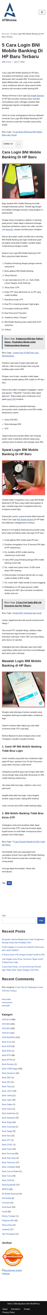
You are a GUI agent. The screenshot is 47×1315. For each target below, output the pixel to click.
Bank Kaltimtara (9, 1113)
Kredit (4, 1211)
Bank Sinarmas (8, 1162)
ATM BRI (6, 1028)
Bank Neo (6, 1135)
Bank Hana (6, 1086)
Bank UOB (6, 1180)
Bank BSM (6, 1051)
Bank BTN (6, 1055)
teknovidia (6, 999)
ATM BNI (6, 1024)
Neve (9, 1304)
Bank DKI (6, 1082)
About (4, 1309)
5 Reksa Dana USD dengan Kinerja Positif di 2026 (23, 954)
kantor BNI (11, 399)
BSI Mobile (6, 1198)
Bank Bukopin (8, 1064)
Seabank (6, 1229)
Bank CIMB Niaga (9, 1069)
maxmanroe (7, 1002)
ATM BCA (6, 1019)
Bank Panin (7, 1149)
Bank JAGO (7, 1091)
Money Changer (9, 1216)
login (28, 725)
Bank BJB (6, 1046)
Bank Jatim (7, 1100)
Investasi (6, 1202)
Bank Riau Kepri (9, 1158)
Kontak (27, 1309)
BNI (9, 883)
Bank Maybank (8, 1118)
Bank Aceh (6, 1042)
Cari (3, 915)
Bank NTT (6, 1140)
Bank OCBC (7, 1144)
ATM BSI (6, 1033)
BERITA (5, 1189)
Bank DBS (6, 1077)
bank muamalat (8, 1127)
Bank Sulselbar (8, 1167)
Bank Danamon (8, 1073)
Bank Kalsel (7, 1109)
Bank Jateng (7, 1095)
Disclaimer (15, 1309)
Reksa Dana (7, 1225)
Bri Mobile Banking (10, 1194)
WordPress (35, 1304)
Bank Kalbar (7, 1104)
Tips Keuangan (8, 1234)
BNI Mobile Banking (35, 95)
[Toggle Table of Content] (17, 144)
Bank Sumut (7, 1176)
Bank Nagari (7, 1131)
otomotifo (6, 1005)
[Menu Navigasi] (42, 12)
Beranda (5, 34)
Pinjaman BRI (8, 1220)
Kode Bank (6, 1207)
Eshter (8, 62)
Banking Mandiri (9, 1185)
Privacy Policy (8, 1312)
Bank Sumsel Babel (10, 1171)
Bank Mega (7, 1122)
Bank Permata (8, 1153)
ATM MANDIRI (8, 1037)
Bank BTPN (7, 1060)
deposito (9, 229)
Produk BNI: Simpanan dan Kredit (27, 613)
